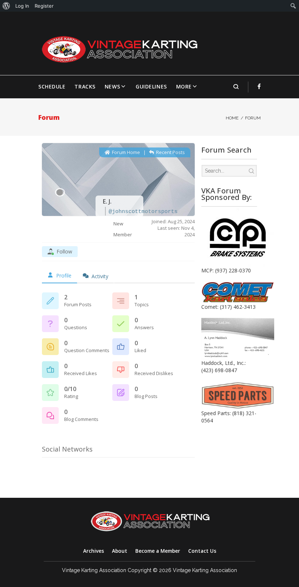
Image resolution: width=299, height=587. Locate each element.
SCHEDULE (51, 86)
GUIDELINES (151, 86)
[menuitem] (6, 6)
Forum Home (125, 152)
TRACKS (84, 86)
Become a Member (157, 550)
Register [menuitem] (44, 6)
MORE (184, 86)
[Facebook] (259, 86)
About (119, 550)
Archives (93, 550)
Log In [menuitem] (22, 6)
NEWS (112, 86)
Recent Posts (170, 152)
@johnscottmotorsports (143, 212)
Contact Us (202, 550)
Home (232, 118)
